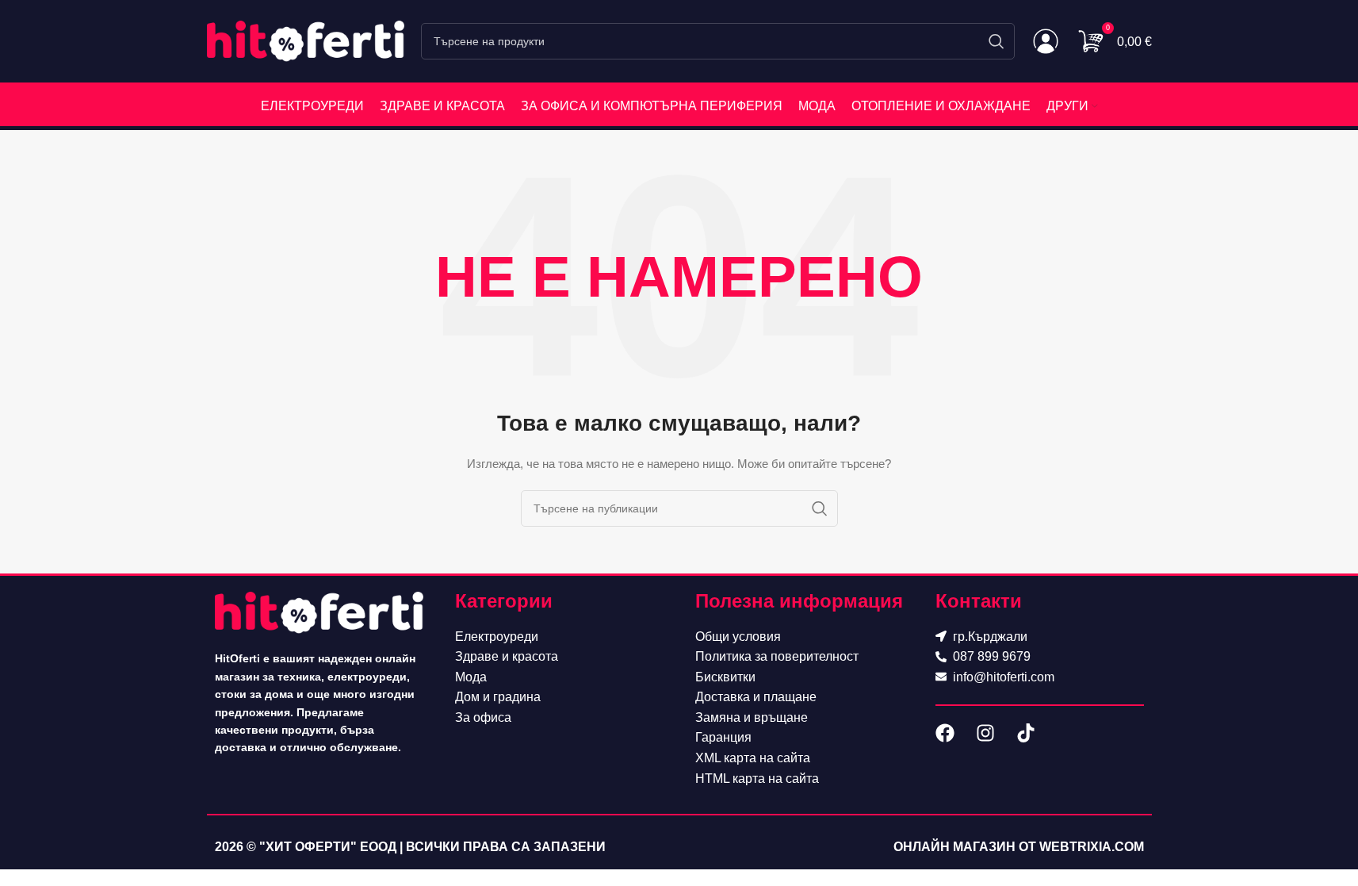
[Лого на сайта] (306, 40)
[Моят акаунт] (1046, 41)
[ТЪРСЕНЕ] (996, 41)
